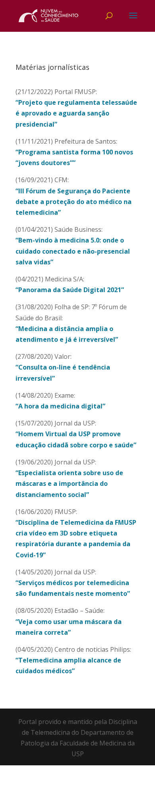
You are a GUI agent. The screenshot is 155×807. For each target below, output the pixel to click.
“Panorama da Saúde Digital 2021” (69, 289)
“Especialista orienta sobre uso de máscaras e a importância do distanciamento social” (69, 483)
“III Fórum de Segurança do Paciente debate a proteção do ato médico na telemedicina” (73, 202)
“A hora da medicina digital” (60, 406)
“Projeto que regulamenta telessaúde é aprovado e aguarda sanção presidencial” (76, 113)
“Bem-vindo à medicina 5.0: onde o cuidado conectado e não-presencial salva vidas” (72, 251)
